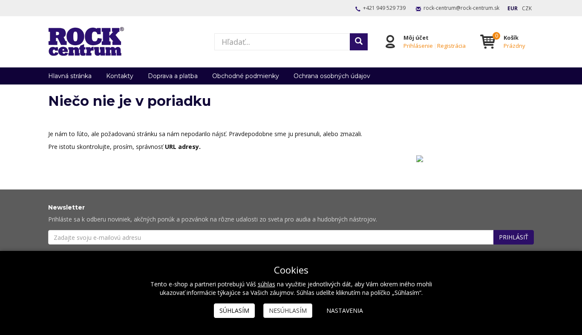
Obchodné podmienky (245, 76)
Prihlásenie (418, 46)
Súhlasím (234, 310)
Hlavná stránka (70, 76)
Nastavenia (344, 310)
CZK (527, 8)
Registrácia (451, 46)
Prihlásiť (513, 237)
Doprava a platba (173, 76)
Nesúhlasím (288, 310)
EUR (512, 8)
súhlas (266, 284)
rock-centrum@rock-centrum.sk (461, 8)
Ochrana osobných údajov (332, 76)
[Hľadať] (359, 41)
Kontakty (119, 76)
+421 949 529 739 (384, 8)
